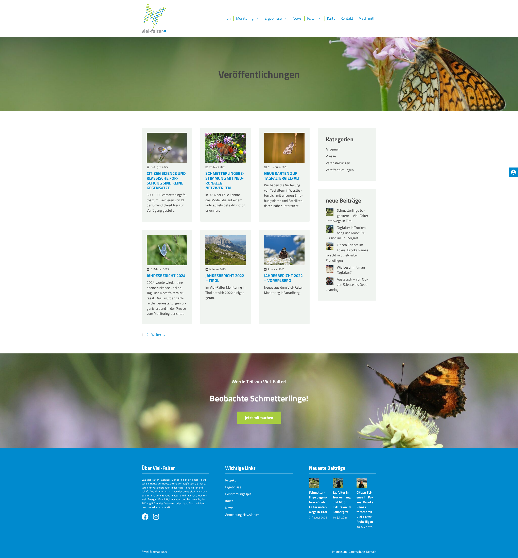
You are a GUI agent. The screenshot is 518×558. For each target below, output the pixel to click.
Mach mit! (366, 18)
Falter (311, 18)
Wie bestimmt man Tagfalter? (351, 270)
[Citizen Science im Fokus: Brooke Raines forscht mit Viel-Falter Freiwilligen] (329, 247)
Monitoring (245, 18)
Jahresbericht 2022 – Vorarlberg (283, 278)
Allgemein (333, 149)
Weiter (158, 334)
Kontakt (347, 18)
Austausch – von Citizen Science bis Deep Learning (347, 284)
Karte (331, 18)
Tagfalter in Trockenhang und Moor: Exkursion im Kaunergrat (346, 233)
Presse (331, 156)
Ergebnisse (273, 18)
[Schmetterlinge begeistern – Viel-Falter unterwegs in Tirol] (329, 212)
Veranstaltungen (338, 163)
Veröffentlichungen (340, 170)
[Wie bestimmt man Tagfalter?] (329, 269)
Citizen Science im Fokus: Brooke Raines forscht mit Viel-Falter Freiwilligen (347, 252)
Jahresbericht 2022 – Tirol (224, 278)
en (228, 18)
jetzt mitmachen (259, 417)
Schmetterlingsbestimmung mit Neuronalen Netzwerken (224, 180)
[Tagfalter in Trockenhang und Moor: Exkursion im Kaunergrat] (329, 230)
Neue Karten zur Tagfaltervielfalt (282, 175)
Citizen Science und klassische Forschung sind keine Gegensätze (166, 180)
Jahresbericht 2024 (166, 275)
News (297, 18)
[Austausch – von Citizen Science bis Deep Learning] (329, 281)
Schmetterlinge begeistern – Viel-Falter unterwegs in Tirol (347, 215)
